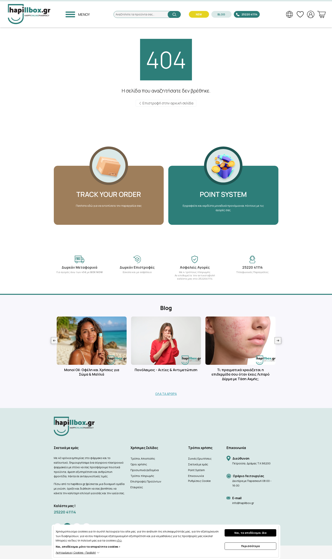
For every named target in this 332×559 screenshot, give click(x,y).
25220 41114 (65, 512)
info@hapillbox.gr (243, 503)
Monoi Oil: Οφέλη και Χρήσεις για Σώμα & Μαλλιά (91, 372)
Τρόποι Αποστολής (142, 458)
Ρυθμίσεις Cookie (199, 481)
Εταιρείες (136, 487)
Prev (54, 340)
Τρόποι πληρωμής (142, 476)
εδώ (119, 540)
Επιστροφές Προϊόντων (145, 481)
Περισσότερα (250, 546)
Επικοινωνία (196, 476)
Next (278, 340)
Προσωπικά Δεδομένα (144, 470)
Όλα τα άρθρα (166, 394)
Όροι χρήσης (138, 464)
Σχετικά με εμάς (198, 464)
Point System (196, 470)
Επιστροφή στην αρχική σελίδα (167, 103)
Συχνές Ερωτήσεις (200, 458)
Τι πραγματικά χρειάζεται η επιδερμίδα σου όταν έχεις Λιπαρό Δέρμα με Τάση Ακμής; (241, 374)
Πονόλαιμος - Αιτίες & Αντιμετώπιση (166, 370)
